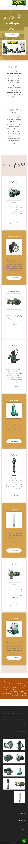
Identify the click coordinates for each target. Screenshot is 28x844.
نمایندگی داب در (7, 693)
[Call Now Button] (24, 841)
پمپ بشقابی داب (22, 813)
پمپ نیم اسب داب (21, 820)
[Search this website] (14, 829)
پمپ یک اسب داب (21, 817)
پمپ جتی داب (22, 810)
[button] (12, 35)
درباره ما (23, 833)
